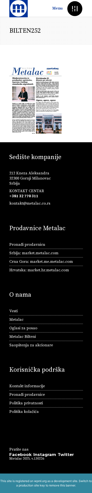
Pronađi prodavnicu (27, 244)
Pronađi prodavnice (27, 394)
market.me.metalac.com (51, 261)
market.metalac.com (40, 253)
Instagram (44, 454)
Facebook (20, 454)
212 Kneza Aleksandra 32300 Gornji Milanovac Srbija (30, 178)
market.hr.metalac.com (48, 270)
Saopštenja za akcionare (31, 345)
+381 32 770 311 (23, 196)
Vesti (13, 311)
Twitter (66, 454)
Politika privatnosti (26, 403)
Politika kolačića (24, 411)
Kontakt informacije (27, 386)
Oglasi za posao (23, 328)
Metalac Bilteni (22, 336)
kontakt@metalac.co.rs (29, 203)
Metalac (16, 319)
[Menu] (75, 8)
